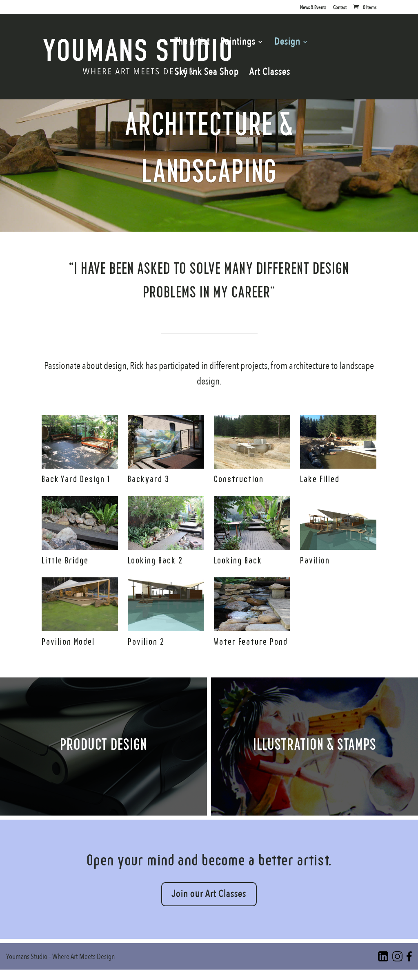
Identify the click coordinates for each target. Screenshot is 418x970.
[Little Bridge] (80, 547)
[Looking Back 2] (166, 547)
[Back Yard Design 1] (80, 465)
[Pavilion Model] (80, 628)
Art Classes (269, 73)
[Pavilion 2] (166, 628)
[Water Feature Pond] (252, 628)
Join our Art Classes (209, 894)
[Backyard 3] (166, 465)
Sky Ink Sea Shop (207, 73)
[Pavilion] (338, 547)
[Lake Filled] (338, 465)
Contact (340, 8)
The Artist (192, 43)
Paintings (238, 43)
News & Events (313, 8)
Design (287, 43)
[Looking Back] (252, 547)
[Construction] (252, 465)
